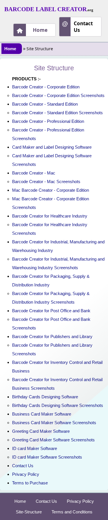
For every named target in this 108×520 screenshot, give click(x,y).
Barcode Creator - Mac (33, 172)
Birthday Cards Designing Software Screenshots (57, 405)
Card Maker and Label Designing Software (52, 147)
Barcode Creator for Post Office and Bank (51, 310)
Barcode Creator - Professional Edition (48, 121)
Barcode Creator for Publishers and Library (52, 336)
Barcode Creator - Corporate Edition (45, 86)
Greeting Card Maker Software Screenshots (53, 439)
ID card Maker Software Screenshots (47, 457)
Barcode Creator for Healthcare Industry (49, 216)
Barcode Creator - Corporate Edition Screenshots (58, 95)
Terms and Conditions (72, 511)
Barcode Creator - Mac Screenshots (46, 181)
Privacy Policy (25, 474)
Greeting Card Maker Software (41, 431)
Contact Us (83, 26)
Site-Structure (29, 511)
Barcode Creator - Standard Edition (45, 104)
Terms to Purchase (30, 482)
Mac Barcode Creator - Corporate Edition (50, 190)
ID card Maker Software (34, 448)
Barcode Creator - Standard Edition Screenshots (57, 112)
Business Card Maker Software (41, 414)
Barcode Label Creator (45, 9)
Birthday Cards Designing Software (45, 396)
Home (40, 30)
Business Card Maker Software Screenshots (54, 422)
